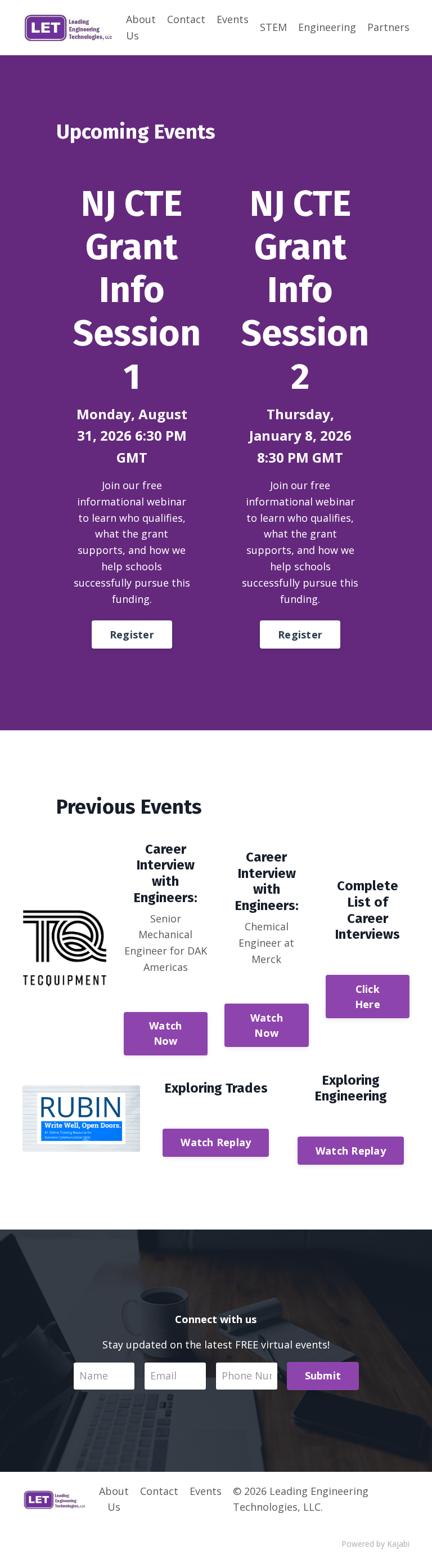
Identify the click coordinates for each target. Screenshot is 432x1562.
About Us (141, 27)
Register (132, 634)
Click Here (367, 996)
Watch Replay (216, 1142)
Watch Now (165, 1033)
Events (233, 19)
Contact (186, 19)
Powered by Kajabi (375, 1543)
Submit (323, 1375)
